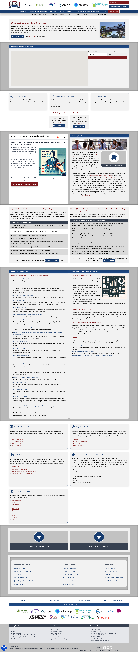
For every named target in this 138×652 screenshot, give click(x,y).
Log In (91, 14)
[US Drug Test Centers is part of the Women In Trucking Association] (102, 617)
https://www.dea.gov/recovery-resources (25, 377)
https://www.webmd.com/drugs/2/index (25, 327)
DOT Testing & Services (57, 11)
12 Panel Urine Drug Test (70, 581)
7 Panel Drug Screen (69, 578)
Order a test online (17, 36)
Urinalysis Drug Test (69, 571)
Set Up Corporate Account (39, 14)
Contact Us (69, 14)
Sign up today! (109, 260)
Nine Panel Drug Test (69, 568)
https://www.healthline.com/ (21, 320)
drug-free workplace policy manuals (101, 175)
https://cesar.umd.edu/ (20, 396)
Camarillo (15, 511)
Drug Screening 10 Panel (70, 574)
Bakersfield (15, 509)
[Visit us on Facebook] (104, 647)
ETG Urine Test (18, 574)
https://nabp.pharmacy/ (20, 389)
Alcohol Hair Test (19, 584)
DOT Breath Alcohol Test (19, 469)
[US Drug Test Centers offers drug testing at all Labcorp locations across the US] (81, 5)
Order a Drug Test (58, 125)
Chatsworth (15, 513)
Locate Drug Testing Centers (59, 629)
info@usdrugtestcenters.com (100, 641)
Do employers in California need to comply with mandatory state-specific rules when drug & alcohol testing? (38, 226)
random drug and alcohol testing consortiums (110, 171)
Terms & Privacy (103, 650)
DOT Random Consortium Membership (24, 471)
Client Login (14, 639)
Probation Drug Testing (80, 441)
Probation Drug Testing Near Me (114, 578)
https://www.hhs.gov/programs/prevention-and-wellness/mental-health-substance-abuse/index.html (38, 333)
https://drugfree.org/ (19, 382)
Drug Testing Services (111, 571)
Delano (14, 515)
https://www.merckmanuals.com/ (23, 411)
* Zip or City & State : (94, 51)
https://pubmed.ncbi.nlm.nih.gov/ (23, 295)
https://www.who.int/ (19, 307)
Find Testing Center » (116, 3)
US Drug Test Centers (93, 650)
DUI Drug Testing (78, 445)
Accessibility (110, 650)
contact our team (51, 260)
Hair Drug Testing (17, 441)
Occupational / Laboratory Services (88, 11)
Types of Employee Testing (59, 639)
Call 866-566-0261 (101, 14)
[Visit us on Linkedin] (111, 647)
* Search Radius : (112, 51)
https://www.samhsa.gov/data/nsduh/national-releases (84, 345)
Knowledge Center (81, 14)
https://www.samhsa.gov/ (21, 279)
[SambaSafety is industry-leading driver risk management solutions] (105, 611)
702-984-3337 (98, 639)
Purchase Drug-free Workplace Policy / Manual (25, 637)
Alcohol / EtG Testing (57, 635)
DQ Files (104, 11)
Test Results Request (57, 637)
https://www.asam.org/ (20, 348)
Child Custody (77, 443)
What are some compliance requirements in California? (29, 238)
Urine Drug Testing (17, 439)
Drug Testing (24, 11)
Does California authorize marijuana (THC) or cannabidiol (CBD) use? (33, 247)
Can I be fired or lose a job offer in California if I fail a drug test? (32, 250)
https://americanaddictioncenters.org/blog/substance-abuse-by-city (33, 406)
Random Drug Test (19, 568)
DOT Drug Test (16, 467)
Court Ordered (70, 11)
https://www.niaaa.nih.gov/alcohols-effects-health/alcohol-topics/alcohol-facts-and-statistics (92, 355)
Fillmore (14, 517)
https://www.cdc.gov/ (19, 286)
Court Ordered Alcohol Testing (113, 581)
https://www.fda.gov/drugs (21, 356)
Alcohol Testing (16, 445)
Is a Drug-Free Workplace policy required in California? (29, 235)
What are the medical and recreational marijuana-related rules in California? (36, 253)
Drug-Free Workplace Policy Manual (23, 473)
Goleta (14, 519)
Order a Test (14, 629)
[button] (4, 648)
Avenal (14, 507)
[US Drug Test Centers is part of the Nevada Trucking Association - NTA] (87, 617)
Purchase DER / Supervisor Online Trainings (24, 635)
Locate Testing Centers (57, 14)
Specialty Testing (17, 443)
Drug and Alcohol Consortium (23, 571)
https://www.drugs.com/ (20, 363)
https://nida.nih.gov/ (19, 300)
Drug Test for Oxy (68, 584)
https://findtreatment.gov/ (21, 341)
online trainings (110, 177)
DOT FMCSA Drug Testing (21, 578)
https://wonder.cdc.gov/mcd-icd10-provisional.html (83, 351)
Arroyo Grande (16, 500)
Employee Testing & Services (38, 11)
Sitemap (116, 650)
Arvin (13, 503)
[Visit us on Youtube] (108, 647)
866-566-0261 (32, 36)
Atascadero (15, 505)
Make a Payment (16, 633)
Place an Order (113, 11)
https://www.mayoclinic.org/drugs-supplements (27, 315)
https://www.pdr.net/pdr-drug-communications (27, 370)
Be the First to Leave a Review (24, 184)
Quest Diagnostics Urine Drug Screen (25, 581)
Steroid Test (108, 574)
